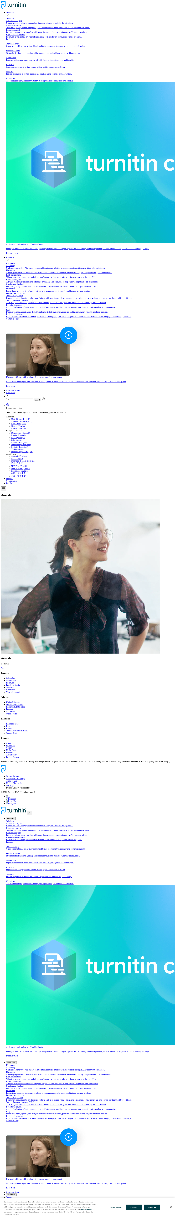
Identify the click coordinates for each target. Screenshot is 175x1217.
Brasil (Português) (18, 424)
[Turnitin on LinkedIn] (11, 801)
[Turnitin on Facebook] (11, 799)
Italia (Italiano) (17, 440)
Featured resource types (15, 293)
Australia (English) (19, 456)
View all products (13, 692)
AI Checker (11, 711)
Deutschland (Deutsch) (20, 433)
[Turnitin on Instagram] (11, 803)
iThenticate (10, 690)
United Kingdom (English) (22, 451)
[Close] (171, 1207)
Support (9, 478)
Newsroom (10, 392)
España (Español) (18, 435)
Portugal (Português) (19, 447)
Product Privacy (12, 757)
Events (9, 728)
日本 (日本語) (17, 463)
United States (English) (20, 419)
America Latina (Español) (21, 421)
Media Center (11, 750)
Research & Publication (15, 707)
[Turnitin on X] (8, 796)
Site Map (9, 785)
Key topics (10, 263)
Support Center (12, 733)
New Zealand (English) (20, 468)
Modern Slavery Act (14, 783)
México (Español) (18, 428)
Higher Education (13, 702)
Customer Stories (13, 390)
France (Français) (18, 437)
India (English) (17, 458)
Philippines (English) (19, 471)
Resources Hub (12, 724)
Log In (9, 483)
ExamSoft (10, 683)
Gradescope (11, 680)
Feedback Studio (13, 685)
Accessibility (11, 755)
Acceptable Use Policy (15, 778)
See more (5, 668)
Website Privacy (12, 776)
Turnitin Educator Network (17, 731)
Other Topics (11, 714)
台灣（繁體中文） (19, 476)
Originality (10, 678)
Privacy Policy (86, 1209)
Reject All (133, 1207)
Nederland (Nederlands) (21, 445)
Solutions (10, 12)
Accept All (152, 1207)
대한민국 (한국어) (19, 466)
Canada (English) (18, 426)
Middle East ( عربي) (19, 442)
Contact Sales (11, 481)
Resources (10, 257)
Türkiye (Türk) (17, 449)
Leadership (10, 745)
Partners (9, 709)
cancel (43, 398)
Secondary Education (14, 704)
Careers (9, 748)
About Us (10, 743)
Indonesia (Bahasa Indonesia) (23, 461)
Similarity (10, 687)
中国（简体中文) (18, 473)
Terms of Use (11, 781)
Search (37, 400)
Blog (8, 726)
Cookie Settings (115, 1207)
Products (9, 39)
